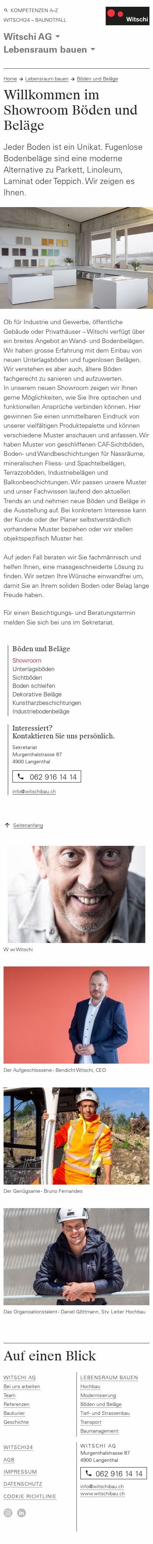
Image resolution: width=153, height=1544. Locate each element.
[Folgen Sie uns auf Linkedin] (21, 1512)
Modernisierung (98, 1395)
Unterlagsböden (33, 669)
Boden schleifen (33, 685)
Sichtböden (27, 677)
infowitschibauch (34, 791)
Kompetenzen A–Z (34, 10)
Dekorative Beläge (37, 694)
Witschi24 (18, 1447)
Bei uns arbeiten (22, 1386)
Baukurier (14, 1413)
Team (9, 1395)
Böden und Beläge (97, 78)
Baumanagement (99, 1431)
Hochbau (90, 1386)
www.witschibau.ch (102, 1493)
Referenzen (17, 1404)
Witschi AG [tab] (28, 36)
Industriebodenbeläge (40, 711)
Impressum (20, 1472)
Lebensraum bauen (47, 78)
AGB (9, 1459)
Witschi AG (20, 1377)
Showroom (26, 660)
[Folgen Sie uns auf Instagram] (8, 1512)
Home (10, 78)
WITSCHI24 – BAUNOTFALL (35, 20)
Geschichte (16, 1422)
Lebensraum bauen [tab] (45, 49)
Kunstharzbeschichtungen (46, 702)
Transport (90, 1422)
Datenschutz (23, 1484)
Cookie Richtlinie (30, 1496)
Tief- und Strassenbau (105, 1413)
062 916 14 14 (52, 777)
